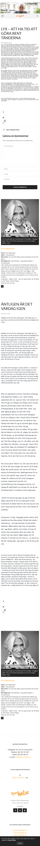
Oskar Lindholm (18, 777)
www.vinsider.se (20, 833)
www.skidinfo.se (20, 835)
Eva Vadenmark (7, 248)
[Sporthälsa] (20, 16)
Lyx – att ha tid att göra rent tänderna (19, 33)
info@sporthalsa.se (23, 757)
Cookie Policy (11, 840)
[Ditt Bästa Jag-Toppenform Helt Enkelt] (20, 8)
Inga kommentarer (12, 130)
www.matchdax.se (20, 830)
